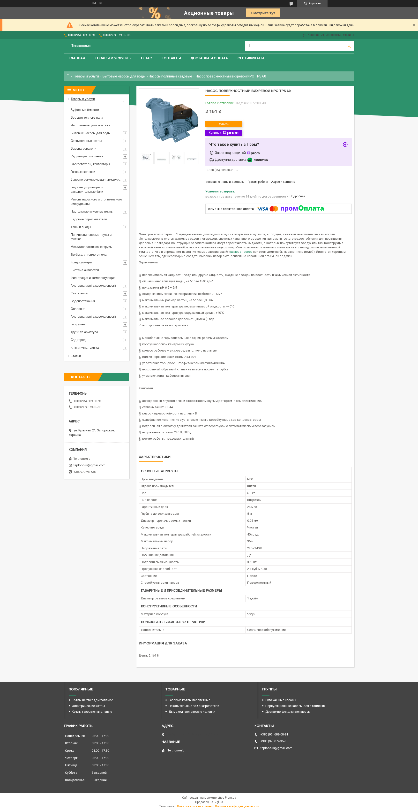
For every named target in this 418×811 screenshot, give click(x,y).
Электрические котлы (88, 706)
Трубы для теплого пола (88, 254)
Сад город (78, 340)
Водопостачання (83, 301)
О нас (146, 58)
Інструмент (79, 324)
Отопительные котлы (86, 141)
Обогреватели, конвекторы (90, 164)
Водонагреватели (83, 148)
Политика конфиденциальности (237, 806)
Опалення (78, 309)
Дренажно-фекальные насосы (288, 711)
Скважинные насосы (280, 700)
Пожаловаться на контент (195, 806)
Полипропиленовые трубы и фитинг (91, 237)
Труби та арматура (84, 332)
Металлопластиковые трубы (91, 247)
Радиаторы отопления (87, 156)
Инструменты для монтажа (90, 125)
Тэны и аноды (81, 227)
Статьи (76, 356)
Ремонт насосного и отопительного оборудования (96, 202)
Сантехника (79, 293)
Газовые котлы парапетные (189, 700)
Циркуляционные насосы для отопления (295, 706)
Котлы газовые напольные (92, 711)
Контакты (171, 58)
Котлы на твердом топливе (92, 700)
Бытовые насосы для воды (124, 76)
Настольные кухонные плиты (92, 211)
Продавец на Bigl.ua (209, 802)
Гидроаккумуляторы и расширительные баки (87, 189)
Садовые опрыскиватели (89, 219)
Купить (223, 124)
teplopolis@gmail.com (89, 465)
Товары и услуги (111, 58)
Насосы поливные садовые (170, 76)
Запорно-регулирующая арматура (95, 179)
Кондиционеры (81, 262)
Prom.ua (230, 797)
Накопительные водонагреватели (194, 706)
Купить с (215, 133)
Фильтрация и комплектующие (93, 278)
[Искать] (349, 46)
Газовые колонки (83, 172)
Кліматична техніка (85, 347)
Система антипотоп (85, 270)
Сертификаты (251, 58)
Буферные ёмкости (85, 110)
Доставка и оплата (209, 58)
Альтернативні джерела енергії (93, 285)
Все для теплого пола (87, 117)
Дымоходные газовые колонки (192, 711)
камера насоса (241, 251)
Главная (77, 58)
